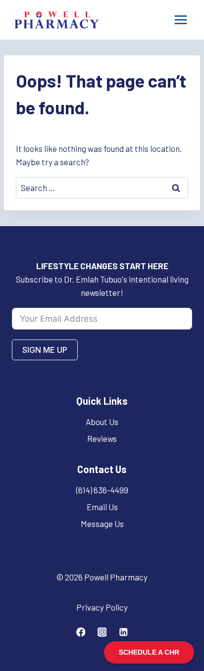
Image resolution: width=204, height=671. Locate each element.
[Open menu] (180, 19)
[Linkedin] (123, 632)
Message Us (102, 523)
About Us (102, 422)
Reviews (102, 438)
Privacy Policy (102, 607)
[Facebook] (80, 632)
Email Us (102, 507)
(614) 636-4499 (102, 490)
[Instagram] (102, 632)
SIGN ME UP (44, 350)
